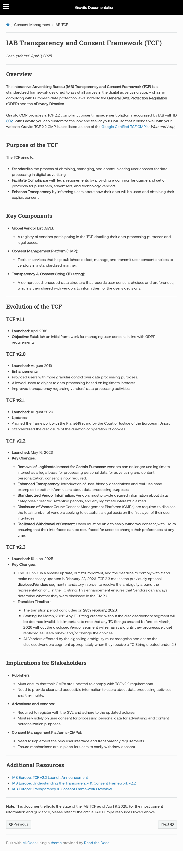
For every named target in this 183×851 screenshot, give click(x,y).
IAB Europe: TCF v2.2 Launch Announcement (50, 777)
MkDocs (29, 843)
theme (56, 843)
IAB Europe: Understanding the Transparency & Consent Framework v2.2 (74, 783)
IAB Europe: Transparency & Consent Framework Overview (62, 789)
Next (165, 824)
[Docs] (8, 24)
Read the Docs (96, 843)
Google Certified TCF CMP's (124, 126)
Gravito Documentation (94, 7)
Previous (20, 824)
